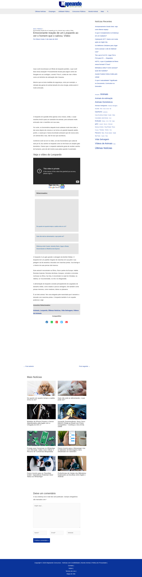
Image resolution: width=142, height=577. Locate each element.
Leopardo (43, 310)
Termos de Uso (71, 571)
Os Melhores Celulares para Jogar (106, 45)
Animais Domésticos (104, 102)
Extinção (98, 121)
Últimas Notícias (40, 11)
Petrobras (102, 130)
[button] (107, 11)
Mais (102, 11)
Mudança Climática (99, 127)
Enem (110, 118)
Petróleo (107, 129)
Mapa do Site (71, 574)
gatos (96, 124)
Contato (70, 565)
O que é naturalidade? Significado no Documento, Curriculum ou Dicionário (106, 83)
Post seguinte (84, 366)
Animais (36, 310)
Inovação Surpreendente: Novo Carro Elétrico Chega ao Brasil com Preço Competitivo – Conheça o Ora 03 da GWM (71, 424)
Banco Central (106, 108)
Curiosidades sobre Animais (101, 118)
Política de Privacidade (99, 563)
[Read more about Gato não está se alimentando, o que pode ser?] (72, 388)
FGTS (107, 121)
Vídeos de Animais (103, 143)
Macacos (105, 124)
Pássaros (98, 133)
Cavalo (109, 115)
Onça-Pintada (107, 127)
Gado (113, 121)
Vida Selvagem (67, 310)
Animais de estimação (103, 98)
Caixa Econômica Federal (101, 115)
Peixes (113, 127)
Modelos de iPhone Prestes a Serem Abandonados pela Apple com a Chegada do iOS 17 (40, 423)
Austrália (97, 108)
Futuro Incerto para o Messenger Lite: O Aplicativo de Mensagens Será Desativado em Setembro (72, 449)
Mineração (110, 124)
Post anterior (29, 366)
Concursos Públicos (78, 11)
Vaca (106, 136)
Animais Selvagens (112, 105)
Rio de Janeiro (108, 133)
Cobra (113, 115)
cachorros (105, 112)
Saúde (114, 133)
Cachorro (98, 112)
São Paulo (97, 136)
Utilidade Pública (63, 11)
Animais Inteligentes (101, 105)
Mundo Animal (93, 11)
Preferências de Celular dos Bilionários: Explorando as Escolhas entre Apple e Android (72, 474)
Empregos (52, 11)
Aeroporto (97, 94)
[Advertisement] (56, 55)
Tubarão (103, 135)
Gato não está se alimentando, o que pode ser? (50, 236)
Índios (114, 143)
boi (110, 108)
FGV (110, 121)
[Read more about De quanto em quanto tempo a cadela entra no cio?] (41, 388)
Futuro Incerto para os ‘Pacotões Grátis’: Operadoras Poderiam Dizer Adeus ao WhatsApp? (40, 474)
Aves (101, 108)
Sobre (71, 568)
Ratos (103, 133)
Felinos (103, 121)
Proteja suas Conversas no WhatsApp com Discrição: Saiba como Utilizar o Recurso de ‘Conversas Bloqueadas (41, 449)
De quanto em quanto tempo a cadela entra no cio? (51, 226)
